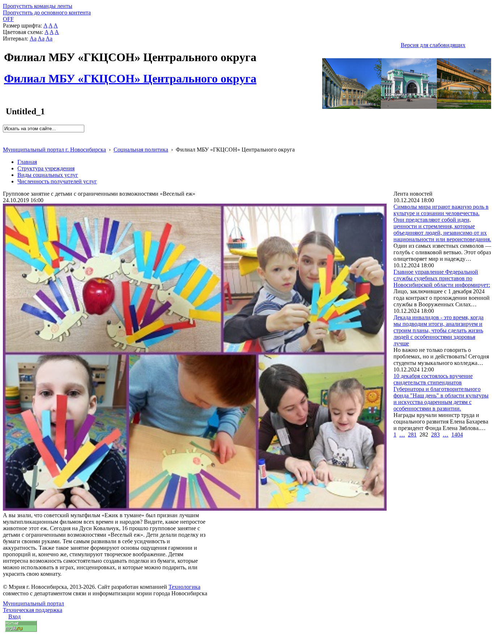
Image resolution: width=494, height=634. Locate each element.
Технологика (184, 587)
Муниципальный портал (33, 603)
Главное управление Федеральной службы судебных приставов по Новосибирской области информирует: (441, 278)
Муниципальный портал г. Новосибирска (54, 149)
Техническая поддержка (32, 610)
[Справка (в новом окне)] (6, 142)
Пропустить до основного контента (47, 12)
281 (412, 434)
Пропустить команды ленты (37, 6)
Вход (14, 616)
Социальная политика (141, 149)
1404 (457, 434)
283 (435, 434)
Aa (33, 38)
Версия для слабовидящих (433, 45)
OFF (8, 19)
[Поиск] (5, 135)
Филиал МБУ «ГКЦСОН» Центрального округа (130, 74)
